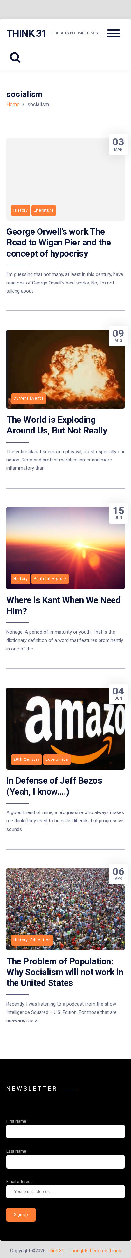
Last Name (16, 1151)
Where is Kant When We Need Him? (63, 605)
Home (13, 104)
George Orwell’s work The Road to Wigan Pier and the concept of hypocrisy (58, 242)
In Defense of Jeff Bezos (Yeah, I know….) (54, 786)
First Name (16, 1121)
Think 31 (26, 33)
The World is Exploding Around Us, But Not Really (56, 425)
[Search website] (17, 58)
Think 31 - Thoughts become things (84, 1251)
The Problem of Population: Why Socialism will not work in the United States (64, 972)
